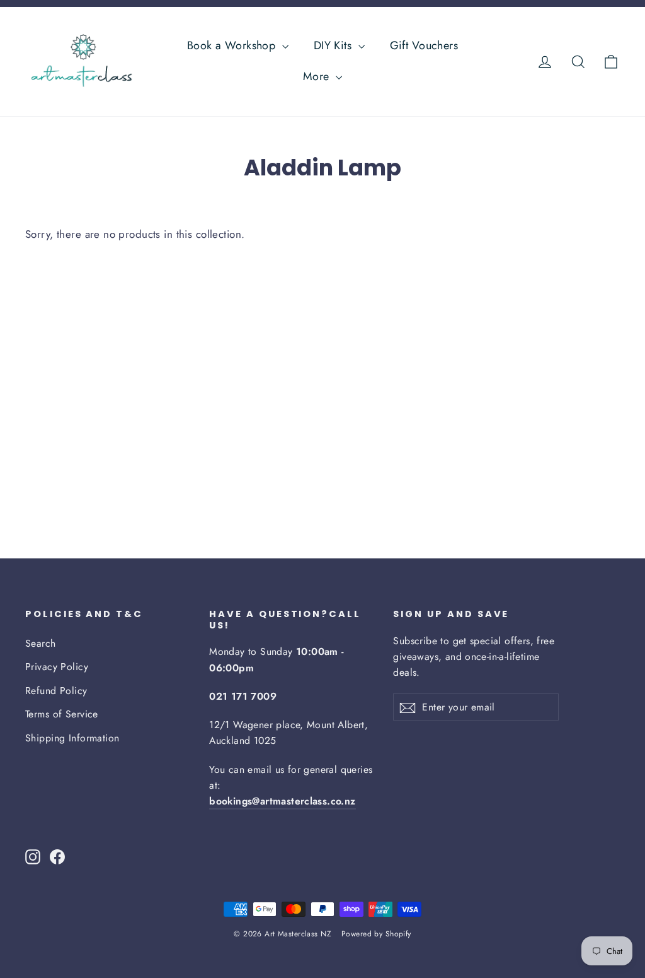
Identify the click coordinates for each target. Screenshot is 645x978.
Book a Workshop (233, 45)
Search (40, 643)
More (318, 76)
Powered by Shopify (376, 934)
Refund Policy (56, 690)
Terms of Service (61, 714)
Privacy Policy (56, 666)
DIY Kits (334, 45)
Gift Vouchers (424, 45)
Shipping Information (72, 738)
